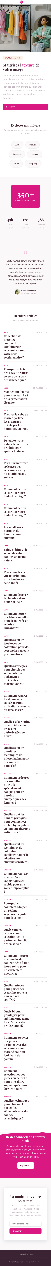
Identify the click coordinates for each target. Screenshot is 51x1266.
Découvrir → (11, 107)
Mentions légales (21, 1254)
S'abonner (17, 1231)
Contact (33, 1254)
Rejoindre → (25, 1165)
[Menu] (29, 2)
